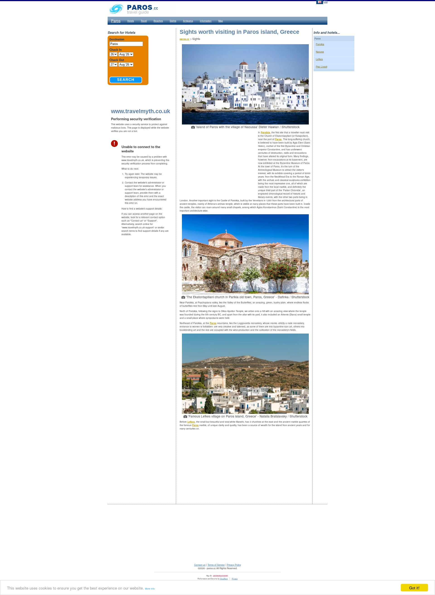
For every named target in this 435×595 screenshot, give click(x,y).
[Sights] (319, 1)
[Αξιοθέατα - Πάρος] (325, 1)
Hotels (130, 20)
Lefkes (191, 421)
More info (150, 588)
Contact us (199, 564)
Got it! (414, 587)
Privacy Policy (234, 564)
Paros (116, 20)
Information (206, 20)
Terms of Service (216, 564)
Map (220, 20)
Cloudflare (224, 578)
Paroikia (265, 132)
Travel (144, 20)
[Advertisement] (219, 163)
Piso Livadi (321, 66)
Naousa (320, 51)
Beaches (158, 20)
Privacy (235, 578)
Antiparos (188, 20)
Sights (173, 20)
